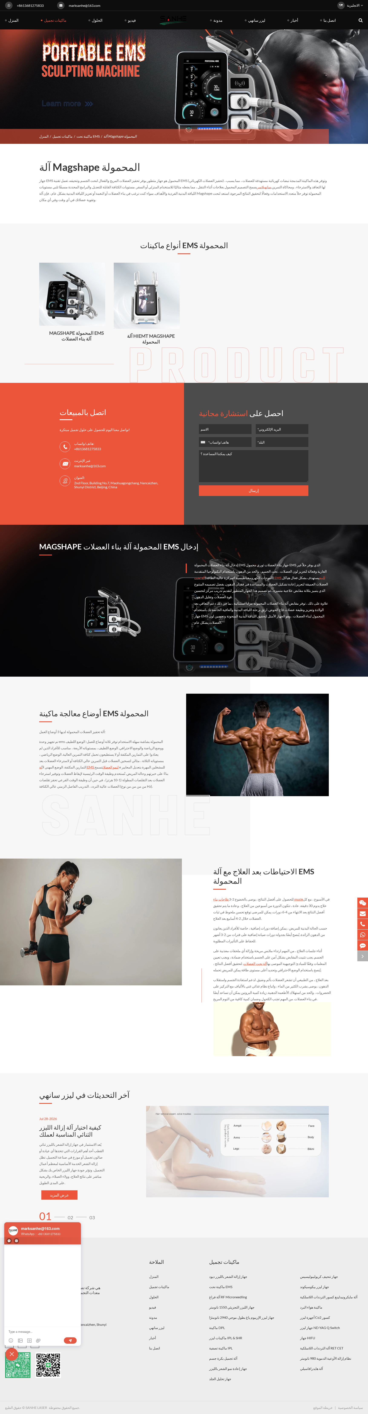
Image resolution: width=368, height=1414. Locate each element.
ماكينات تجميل (62, 136)
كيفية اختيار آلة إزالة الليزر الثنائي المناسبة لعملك (70, 1131)
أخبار (152, 1338)
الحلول (153, 1297)
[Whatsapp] (362, 935)
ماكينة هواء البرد (311, 1307)
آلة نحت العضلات (255, 963)
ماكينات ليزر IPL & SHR (225, 1338)
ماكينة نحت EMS (88, 136)
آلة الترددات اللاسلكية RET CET (321, 1348)
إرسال (254, 490)
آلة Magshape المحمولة (120, 136)
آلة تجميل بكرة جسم (223, 1358)
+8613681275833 (30, 5)
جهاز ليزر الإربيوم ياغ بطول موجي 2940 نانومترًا (241, 1317)
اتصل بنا (154, 1348)
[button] (53, 1216)
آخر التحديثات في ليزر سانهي (84, 1095)
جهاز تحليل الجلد (220, 1379)
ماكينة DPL (217, 1328)
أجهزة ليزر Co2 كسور (315, 1317)
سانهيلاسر (264, 187)
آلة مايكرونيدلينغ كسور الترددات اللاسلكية (328, 1297)
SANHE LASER (36, 1407)
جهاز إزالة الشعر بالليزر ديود (228, 1276)
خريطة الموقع (323, 1407)
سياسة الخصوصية (350, 1407)
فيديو (152, 1307)
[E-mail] (362, 913)
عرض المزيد (59, 1195)
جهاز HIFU (307, 1338)
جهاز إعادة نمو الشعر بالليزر (228, 1368)
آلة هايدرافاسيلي (311, 1368)
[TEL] (362, 924)
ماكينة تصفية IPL (221, 1348)
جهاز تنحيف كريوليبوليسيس (319, 1276)
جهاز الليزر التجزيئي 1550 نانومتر (231, 1307)
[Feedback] (362, 945)
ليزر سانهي (156, 1328)
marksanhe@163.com (84, 5)
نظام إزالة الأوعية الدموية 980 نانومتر (325, 1358)
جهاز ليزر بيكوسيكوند (314, 1287)
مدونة (153, 1317)
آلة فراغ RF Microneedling (228, 1297)
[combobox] (204, 442)
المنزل (44, 136)
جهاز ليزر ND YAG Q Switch (320, 1328)
